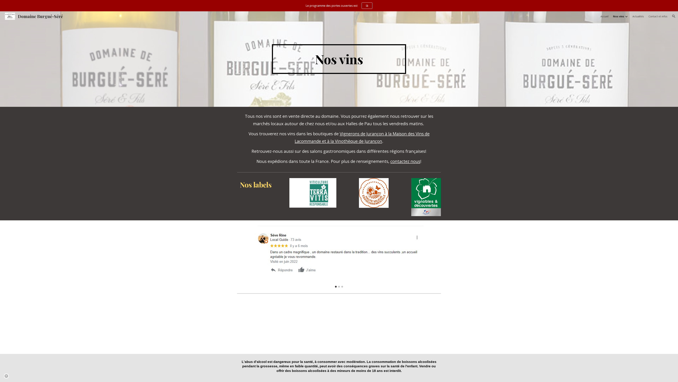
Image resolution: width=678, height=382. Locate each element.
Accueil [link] (604, 16)
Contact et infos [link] (658, 16)
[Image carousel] (338, 256)
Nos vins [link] (618, 16)
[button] (674, 16)
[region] (339, 5)
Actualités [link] (638, 16)
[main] (339, 59)
